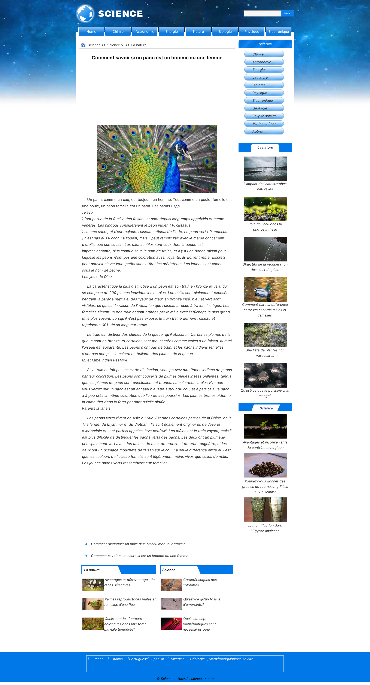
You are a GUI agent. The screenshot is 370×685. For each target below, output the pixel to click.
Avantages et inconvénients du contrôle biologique (265, 445)
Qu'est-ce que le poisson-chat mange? (265, 393)
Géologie (259, 108)
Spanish (157, 659)
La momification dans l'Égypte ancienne (265, 528)
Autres (257, 131)
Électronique (279, 31)
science (94, 45)
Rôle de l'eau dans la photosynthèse (265, 226)
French (97, 659)
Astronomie (145, 31)
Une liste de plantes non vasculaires (265, 353)
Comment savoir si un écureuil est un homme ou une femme (139, 556)
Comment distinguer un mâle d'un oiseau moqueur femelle (138, 544)
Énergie (172, 31)
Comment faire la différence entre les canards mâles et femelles (265, 309)
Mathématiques (264, 123)
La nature (138, 45)
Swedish (177, 659)
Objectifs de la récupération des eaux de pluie (265, 267)
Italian (118, 659)
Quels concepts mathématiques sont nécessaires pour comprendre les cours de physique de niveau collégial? (190, 629)
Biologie (225, 31)
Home (91, 31)
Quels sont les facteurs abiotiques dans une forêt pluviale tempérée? (125, 623)
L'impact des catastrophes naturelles (265, 186)
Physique (252, 31)
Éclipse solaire (264, 116)
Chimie (118, 31)
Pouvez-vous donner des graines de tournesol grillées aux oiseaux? (265, 486)
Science (113, 45)
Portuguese (137, 659)
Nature (198, 31)
